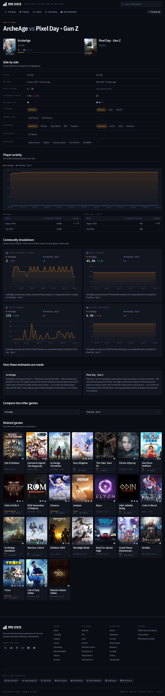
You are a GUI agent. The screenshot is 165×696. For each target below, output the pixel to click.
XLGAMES (87, 142)
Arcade (113, 639)
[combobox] (41, 412)
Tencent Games (59, 142)
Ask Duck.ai (127, 680)
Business (113, 647)
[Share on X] (5, 647)
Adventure (33, 126)
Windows (32, 110)
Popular (25, 12)
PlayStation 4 (87, 660)
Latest (38, 12)
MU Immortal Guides (146, 639)
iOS (83, 634)
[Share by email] (34, 647)
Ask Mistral (78, 680)
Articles (57, 660)
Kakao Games (34, 142)
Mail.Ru (46, 142)
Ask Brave (112, 680)
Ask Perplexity (95, 680)
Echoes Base (143, 634)
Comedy (113, 651)
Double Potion (30, 692)
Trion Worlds (74, 142)
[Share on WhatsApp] (22, 647)
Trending (12, 12)
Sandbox (74, 126)
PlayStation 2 (87, 651)
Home (56, 630)
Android (85, 630)
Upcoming (52, 12)
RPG (65, 126)
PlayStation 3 (87, 655)
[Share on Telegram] (28, 647)
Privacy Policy (146, 692)
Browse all (155, 12)
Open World (55, 126)
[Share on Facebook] (17, 647)
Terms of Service (128, 692)
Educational (114, 660)
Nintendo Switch (88, 647)
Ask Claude (62, 680)
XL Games (33, 134)
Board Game (115, 643)
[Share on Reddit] (11, 647)
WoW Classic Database (147, 630)
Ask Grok (47, 680)
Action (112, 126)
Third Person (47, 118)
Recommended (70, 12)
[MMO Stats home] (12, 4)
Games (56, 655)
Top (160, 692)
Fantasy (44, 126)
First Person (33, 118)
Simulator (130, 126)
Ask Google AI (31, 680)
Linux (111, 110)
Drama (112, 655)
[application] (82, 189)
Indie (121, 126)
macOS (119, 110)
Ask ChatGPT (12, 680)
